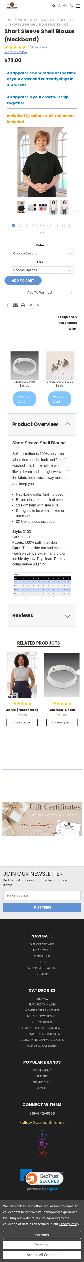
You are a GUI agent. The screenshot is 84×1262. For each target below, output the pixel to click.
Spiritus (42, 1076)
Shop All (42, 999)
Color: (42, 245)
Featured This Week (42, 1004)
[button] (42, 819)
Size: (42, 261)
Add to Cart (23, 399)
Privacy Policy (69, 1224)
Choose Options (22, 722)
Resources (42, 956)
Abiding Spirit (42, 1082)
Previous (10, 211)
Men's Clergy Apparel (42, 1016)
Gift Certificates (42, 944)
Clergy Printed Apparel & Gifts (42, 1040)
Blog (42, 962)
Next (73, 211)
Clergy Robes (42, 1022)
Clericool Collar (24, 382)
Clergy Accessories (42, 1046)
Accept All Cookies (42, 1254)
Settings (42, 1234)
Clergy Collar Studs (59, 382)
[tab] (42, 424)
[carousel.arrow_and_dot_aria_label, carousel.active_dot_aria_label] (13, 225)
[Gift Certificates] (65, 6)
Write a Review (15, 52)
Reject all (42, 1244)
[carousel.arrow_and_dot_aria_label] (20, 225)
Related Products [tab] (38, 643)
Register (50, 968)
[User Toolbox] (59, 6)
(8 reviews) (38, 47)
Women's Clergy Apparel (42, 1010)
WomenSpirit (42, 1070)
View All (42, 1088)
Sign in (33, 968)
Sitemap (42, 974)
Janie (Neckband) (22, 710)
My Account (42, 950)
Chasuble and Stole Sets (42, 1034)
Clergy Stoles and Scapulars (42, 1028)
